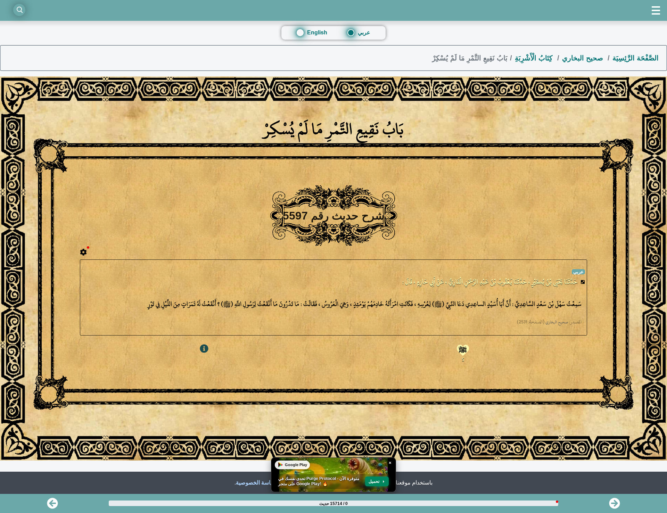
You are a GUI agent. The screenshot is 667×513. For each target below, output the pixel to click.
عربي (364, 32)
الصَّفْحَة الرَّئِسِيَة (635, 58)
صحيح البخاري (583, 58)
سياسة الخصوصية (256, 483)
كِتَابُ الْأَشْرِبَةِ (535, 58)
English (317, 32)
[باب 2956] (52, 505)
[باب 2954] (614, 505)
